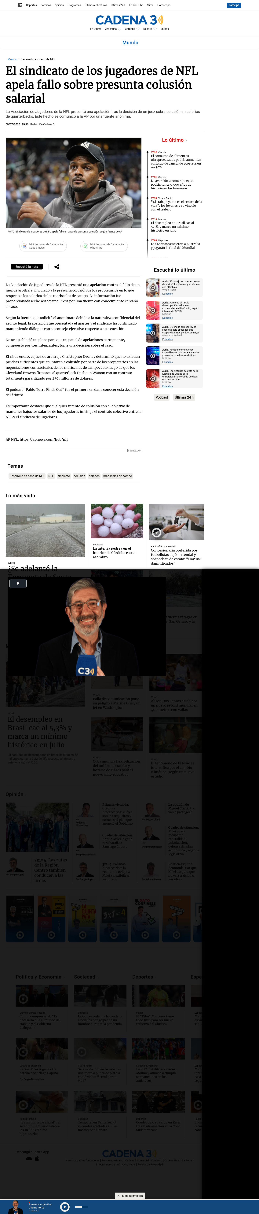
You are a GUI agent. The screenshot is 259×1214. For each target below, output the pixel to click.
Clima (150, 5)
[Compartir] (56, 267)
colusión (79, 476)
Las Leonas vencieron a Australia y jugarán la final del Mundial (175, 246)
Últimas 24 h (118, 5)
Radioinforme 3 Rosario (163, 546)
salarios (94, 476)
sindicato (64, 476)
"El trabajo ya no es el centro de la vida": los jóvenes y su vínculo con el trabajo (176, 205)
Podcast (162, 397)
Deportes (31, 5)
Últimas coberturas (96, 5)
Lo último (173, 140)
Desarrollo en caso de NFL (27, 476)
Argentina (111, 29)
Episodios (167, 293)
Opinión (59, 5)
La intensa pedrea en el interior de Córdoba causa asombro (114, 552)
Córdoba (130, 29)
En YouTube (136, 5)
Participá (234, 5)
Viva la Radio (165, 198)
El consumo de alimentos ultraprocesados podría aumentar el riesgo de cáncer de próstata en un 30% (176, 161)
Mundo (165, 29)
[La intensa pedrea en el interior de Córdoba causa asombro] (117, 521)
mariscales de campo (117, 476)
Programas (74, 5)
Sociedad (163, 257)
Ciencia (162, 152)
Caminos (46, 5)
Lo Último (95, 29)
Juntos (11, 562)
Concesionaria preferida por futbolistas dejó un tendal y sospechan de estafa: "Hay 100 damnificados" (176, 557)
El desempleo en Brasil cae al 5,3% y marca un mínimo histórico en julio (172, 226)
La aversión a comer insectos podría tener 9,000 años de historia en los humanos (172, 184)
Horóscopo (163, 5)
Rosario (147, 29)
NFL (51, 476)
